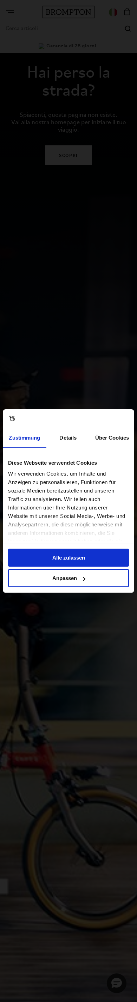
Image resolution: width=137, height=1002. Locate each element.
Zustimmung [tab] (24, 438)
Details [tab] (68, 438)
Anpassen (64, 578)
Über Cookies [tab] (112, 438)
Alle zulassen (68, 558)
